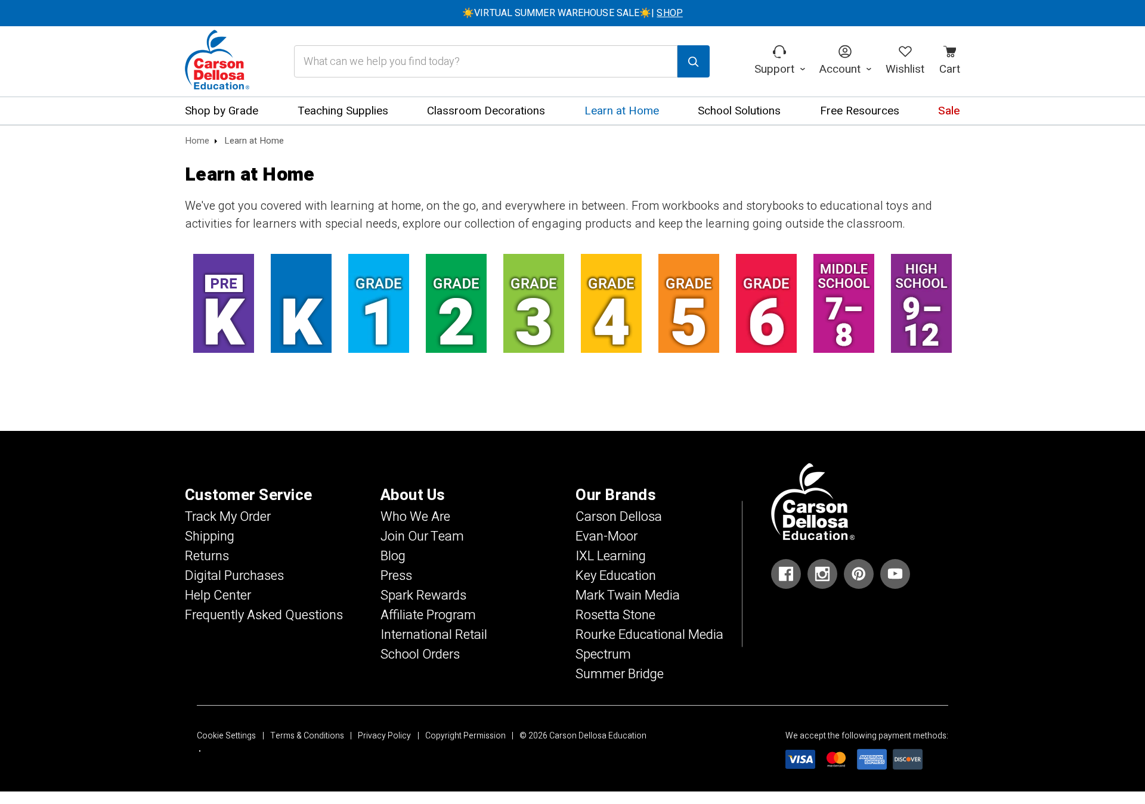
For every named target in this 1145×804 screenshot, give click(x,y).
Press (396, 575)
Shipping (209, 536)
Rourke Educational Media (649, 634)
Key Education (615, 575)
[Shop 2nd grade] (456, 303)
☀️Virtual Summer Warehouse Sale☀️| (572, 13)
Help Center (218, 595)
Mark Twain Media (627, 595)
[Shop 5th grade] (688, 303)
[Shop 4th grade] (611, 303)
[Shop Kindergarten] (301, 303)
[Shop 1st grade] (378, 303)
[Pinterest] (859, 574)
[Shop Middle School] (843, 303)
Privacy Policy (384, 736)
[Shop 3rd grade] (533, 303)
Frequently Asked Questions (264, 615)
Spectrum (603, 654)
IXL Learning (610, 556)
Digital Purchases (234, 575)
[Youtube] (895, 574)
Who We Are (415, 516)
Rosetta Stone (615, 615)
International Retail (433, 634)
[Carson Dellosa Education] (217, 61)
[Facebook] (786, 574)
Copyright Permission (465, 736)
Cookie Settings (226, 736)
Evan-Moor (606, 536)
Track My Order (228, 516)
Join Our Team (422, 536)
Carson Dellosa (618, 516)
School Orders (420, 654)
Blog (393, 556)
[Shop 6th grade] (766, 303)
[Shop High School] (921, 303)
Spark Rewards (423, 595)
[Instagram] (822, 574)
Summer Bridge (619, 674)
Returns (207, 556)
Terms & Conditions (307, 736)
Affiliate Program (428, 615)
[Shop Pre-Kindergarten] (223, 303)
